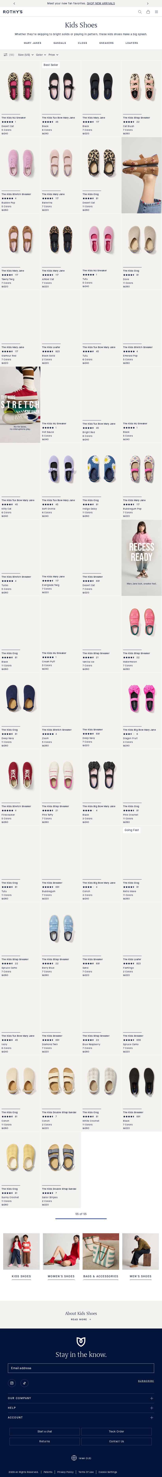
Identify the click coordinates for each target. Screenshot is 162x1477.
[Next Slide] (147, 3)
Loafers (132, 43)
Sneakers (106, 43)
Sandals (60, 43)
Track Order (116, 1431)
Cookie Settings (108, 1472)
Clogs (82, 43)
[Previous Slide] (15, 3)
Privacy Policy (65, 1472)
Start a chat (45, 1431)
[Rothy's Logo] (12, 11)
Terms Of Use (86, 1472)
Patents (48, 1472)
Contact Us (116, 1441)
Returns (44, 1441)
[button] (140, 12)
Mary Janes (32, 43)
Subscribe (146, 1381)
